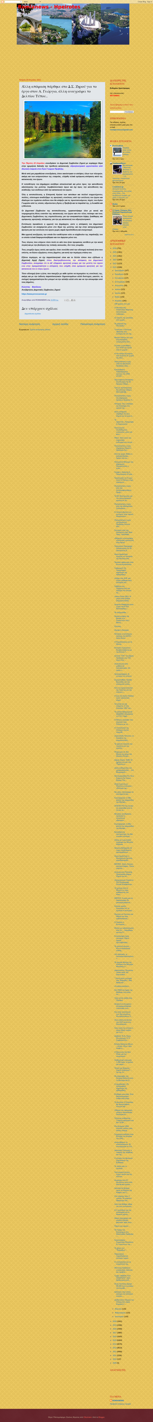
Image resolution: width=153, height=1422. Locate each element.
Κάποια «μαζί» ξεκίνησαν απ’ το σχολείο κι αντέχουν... (123, 908)
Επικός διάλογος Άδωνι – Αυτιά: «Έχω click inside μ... (123, 1046)
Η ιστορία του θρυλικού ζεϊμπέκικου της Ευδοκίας (123, 1160)
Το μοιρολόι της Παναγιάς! (120, 325)
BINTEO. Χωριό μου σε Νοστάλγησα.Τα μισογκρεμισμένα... (123, 900)
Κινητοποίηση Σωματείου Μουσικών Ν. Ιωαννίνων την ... (123, 1242)
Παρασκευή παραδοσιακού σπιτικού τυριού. (121, 1256)
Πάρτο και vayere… (122, 1226)
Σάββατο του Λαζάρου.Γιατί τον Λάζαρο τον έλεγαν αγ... (122, 589)
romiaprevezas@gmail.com (121, 130)
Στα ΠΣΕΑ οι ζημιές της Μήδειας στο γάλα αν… (123, 992)
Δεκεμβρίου (120, 270)
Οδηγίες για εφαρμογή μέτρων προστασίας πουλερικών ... (123, 1112)
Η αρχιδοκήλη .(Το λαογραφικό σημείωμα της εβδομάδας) (121, 1087)
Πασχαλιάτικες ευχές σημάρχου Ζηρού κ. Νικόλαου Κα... (123, 448)
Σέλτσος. (117, 626)
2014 (115, 1344)
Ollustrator (88, 1417)
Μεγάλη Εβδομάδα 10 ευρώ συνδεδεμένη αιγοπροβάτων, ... (123, 850)
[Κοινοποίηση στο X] (70, 300)
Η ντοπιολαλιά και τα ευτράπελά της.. (122, 1263)
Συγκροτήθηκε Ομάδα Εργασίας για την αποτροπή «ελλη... (123, 682)
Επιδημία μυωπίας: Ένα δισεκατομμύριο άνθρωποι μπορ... (123, 1096)
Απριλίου (118, 301)
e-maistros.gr (118, 187)
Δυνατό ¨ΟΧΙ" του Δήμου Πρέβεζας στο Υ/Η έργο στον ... (124, 658)
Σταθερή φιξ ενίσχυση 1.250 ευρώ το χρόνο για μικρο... (123, 1062)
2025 (115, 252)
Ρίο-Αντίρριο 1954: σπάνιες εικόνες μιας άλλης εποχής (123, 1128)
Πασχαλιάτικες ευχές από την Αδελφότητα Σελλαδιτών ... (123, 506)
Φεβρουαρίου (120, 1313)
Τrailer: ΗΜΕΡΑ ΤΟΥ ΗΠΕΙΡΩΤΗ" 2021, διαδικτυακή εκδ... (122, 1278)
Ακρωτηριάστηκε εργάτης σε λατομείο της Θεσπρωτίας (123, 556)
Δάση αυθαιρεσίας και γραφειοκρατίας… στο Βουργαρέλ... (124, 770)
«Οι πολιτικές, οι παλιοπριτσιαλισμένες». (124, 956)
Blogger (101, 1417)
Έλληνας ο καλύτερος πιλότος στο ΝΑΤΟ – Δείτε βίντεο (123, 636)
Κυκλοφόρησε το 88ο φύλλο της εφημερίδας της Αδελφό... (124, 800)
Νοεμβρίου (119, 274)
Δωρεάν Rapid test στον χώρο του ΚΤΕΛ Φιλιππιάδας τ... (124, 607)
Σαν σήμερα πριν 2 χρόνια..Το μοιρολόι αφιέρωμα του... (122, 1198)
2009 (115, 1363)
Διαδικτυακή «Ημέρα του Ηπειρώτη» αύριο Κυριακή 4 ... (124, 1302)
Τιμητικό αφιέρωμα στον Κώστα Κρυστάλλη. (124, 563)
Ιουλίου (118, 289)
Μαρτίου (118, 1309)
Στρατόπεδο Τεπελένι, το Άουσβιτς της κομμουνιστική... (124, 738)
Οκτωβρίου (119, 278)
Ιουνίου (118, 293)
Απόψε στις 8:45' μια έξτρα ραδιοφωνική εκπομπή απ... (122, 580)
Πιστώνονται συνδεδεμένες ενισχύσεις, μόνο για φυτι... (123, 431)
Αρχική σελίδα (60, 324)
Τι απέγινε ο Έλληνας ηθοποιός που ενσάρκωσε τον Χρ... (123, 332)
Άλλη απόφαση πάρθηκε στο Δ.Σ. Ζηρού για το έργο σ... (124, 414)
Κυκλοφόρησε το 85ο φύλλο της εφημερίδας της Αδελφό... (124, 826)
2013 (115, 1348)
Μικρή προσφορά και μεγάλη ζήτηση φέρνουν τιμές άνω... (123, 1220)
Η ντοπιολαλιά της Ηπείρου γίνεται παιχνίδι (121, 730)
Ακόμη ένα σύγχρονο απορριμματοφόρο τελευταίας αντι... (122, 1006)
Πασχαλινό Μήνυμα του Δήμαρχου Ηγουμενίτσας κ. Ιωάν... (123, 465)
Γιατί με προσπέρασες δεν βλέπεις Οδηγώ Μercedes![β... (123, 390)
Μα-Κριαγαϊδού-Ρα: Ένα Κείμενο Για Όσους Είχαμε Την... (124, 778)
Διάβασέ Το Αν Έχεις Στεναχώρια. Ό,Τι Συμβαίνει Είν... (122, 1038)
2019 (115, 1325)
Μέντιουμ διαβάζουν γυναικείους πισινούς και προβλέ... (123, 1270)
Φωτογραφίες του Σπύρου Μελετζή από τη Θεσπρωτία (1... (123, 1078)
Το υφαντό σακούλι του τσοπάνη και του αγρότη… (123, 746)
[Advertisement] (77, 60)
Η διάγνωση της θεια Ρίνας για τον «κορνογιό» (122, 1054)
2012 (115, 1352)
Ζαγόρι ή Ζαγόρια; (121, 630)
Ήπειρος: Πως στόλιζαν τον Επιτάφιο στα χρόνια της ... (123, 406)
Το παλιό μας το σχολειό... (120, 1167)
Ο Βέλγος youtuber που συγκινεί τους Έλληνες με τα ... (123, 722)
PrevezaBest (117, 146)
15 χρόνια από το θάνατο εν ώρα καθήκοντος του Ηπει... (121, 891)
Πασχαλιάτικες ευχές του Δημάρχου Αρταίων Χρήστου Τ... (123, 398)
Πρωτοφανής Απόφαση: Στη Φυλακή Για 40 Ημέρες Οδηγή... (123, 382)
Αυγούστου (119, 286)
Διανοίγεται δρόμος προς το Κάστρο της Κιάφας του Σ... (123, 1190)
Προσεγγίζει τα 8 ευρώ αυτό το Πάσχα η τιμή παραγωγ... (123, 480)
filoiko (115, 204)
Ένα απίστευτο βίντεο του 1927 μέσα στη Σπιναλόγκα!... (123, 1022)
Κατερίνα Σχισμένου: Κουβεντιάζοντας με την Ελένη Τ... (123, 650)
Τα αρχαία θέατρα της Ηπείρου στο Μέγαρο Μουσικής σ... (123, 964)
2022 (115, 263)
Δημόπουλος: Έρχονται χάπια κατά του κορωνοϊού (123, 972)
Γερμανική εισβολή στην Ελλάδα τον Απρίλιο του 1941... (124, 1136)
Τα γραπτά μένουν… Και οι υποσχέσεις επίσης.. (122, 948)
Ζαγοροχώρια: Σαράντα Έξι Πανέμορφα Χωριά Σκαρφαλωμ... (123, 882)
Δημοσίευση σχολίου (33, 314)
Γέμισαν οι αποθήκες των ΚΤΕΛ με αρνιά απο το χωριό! (123, 348)
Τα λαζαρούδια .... (121, 612)
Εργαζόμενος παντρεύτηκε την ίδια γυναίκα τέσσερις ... (123, 834)
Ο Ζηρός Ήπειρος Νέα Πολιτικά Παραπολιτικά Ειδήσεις (122, 212)
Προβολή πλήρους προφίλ (120, 1404)
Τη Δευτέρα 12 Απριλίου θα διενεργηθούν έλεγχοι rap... (123, 1104)
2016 (115, 1337)
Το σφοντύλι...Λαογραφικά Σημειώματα (124, 422)
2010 (115, 1359)
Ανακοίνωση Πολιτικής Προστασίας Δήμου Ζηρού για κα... (123, 874)
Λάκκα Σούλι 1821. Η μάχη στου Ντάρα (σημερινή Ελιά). (122, 599)
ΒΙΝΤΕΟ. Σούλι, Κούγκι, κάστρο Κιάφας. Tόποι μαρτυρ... (124, 866)
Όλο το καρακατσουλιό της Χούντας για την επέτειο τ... (123, 690)
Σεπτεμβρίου (120, 282)
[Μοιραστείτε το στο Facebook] (72, 300)
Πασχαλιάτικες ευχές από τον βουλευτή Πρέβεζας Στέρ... (122, 364)
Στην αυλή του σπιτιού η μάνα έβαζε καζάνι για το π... (123, 1030)
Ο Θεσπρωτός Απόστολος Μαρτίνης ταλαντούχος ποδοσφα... (123, 311)
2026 (115, 248)
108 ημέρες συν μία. (122, 304)
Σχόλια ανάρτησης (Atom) (40, 330)
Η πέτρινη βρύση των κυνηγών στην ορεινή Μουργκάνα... (123, 514)
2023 (115, 260)
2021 (115, 267)
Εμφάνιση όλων (129, 234)
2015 (115, 1340)
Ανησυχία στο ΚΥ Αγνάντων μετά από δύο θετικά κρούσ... (123, 1182)
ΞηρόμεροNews (119, 163)
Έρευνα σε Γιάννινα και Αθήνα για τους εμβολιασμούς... (123, 916)
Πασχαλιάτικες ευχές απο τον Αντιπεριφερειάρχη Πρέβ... (122, 489)
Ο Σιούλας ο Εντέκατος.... (120, 923)
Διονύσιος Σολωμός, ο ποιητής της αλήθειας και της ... (123, 1152)
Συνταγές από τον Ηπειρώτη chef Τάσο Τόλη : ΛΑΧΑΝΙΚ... (123, 532)
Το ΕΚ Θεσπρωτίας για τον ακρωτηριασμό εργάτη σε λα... (123, 498)
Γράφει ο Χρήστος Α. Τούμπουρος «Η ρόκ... (124, 473)
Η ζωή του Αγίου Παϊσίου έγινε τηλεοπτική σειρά (124, 698)
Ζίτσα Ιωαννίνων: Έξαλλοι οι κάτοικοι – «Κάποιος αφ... (123, 786)
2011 (115, 1355)
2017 (115, 1333)
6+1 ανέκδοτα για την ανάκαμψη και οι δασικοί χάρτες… (122, 1212)
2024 (115, 256)
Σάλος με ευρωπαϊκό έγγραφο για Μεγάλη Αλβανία (123, 842)
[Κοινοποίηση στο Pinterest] (74, 300)
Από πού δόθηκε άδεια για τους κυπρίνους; (123, 1205)
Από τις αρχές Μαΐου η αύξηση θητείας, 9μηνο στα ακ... (123, 456)
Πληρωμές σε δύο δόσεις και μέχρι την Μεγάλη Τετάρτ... (123, 754)
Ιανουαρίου (119, 1317)
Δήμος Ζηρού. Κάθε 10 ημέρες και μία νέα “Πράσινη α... (123, 762)
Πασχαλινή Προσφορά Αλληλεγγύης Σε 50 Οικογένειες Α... (123, 548)
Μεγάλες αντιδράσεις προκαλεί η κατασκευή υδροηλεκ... (122, 817)
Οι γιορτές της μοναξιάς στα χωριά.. (123, 319)
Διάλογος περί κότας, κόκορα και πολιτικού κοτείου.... (123, 1294)
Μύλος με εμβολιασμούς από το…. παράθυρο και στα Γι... (124, 930)
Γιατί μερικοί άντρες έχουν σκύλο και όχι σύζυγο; (123, 1174)
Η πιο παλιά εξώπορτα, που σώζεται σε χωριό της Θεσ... (124, 356)
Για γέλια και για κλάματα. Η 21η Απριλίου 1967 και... (123, 706)
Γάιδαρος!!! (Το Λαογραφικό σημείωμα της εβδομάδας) (120, 571)
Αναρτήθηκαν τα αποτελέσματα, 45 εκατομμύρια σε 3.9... (123, 1144)
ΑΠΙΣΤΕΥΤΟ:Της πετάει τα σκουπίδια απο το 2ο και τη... (123, 808)
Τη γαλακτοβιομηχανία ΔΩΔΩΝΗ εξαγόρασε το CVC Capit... (123, 714)
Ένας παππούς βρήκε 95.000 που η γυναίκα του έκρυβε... (123, 1286)
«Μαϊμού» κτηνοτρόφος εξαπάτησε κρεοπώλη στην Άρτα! (124, 540)
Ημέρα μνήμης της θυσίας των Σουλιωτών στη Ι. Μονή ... (122, 619)
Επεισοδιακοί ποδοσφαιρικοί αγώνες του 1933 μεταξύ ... (122, 373)
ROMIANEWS (118, 1401)
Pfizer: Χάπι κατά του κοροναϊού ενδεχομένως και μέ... (124, 440)
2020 (115, 1321)
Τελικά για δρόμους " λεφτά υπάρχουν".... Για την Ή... (123, 1070)
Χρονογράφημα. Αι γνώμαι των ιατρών (123, 675)
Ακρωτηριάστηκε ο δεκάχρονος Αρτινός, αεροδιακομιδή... (123, 858)
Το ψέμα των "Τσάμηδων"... (120, 1249)
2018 (115, 1329)
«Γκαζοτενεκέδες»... (122, 986)
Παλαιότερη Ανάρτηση (92, 324)
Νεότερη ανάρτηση (29, 324)
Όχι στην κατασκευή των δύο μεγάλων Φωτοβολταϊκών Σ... (123, 1014)
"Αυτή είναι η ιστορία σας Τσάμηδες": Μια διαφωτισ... (123, 980)
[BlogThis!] (67, 300)
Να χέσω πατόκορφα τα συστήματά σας (124, 793)
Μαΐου (117, 297)
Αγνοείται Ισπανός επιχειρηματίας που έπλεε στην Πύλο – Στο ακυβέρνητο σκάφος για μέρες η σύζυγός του (122, 193)
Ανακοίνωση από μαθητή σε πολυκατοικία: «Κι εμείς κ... (122, 667)
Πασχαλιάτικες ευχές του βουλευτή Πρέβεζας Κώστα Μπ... (122, 523)
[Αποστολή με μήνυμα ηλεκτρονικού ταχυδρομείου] (65, 300)
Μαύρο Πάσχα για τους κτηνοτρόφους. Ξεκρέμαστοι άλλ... (123, 340)
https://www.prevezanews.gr (34, 294)
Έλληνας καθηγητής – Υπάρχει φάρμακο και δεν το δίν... (124, 1120)
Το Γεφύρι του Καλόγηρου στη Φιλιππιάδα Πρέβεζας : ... (123, 1233)
